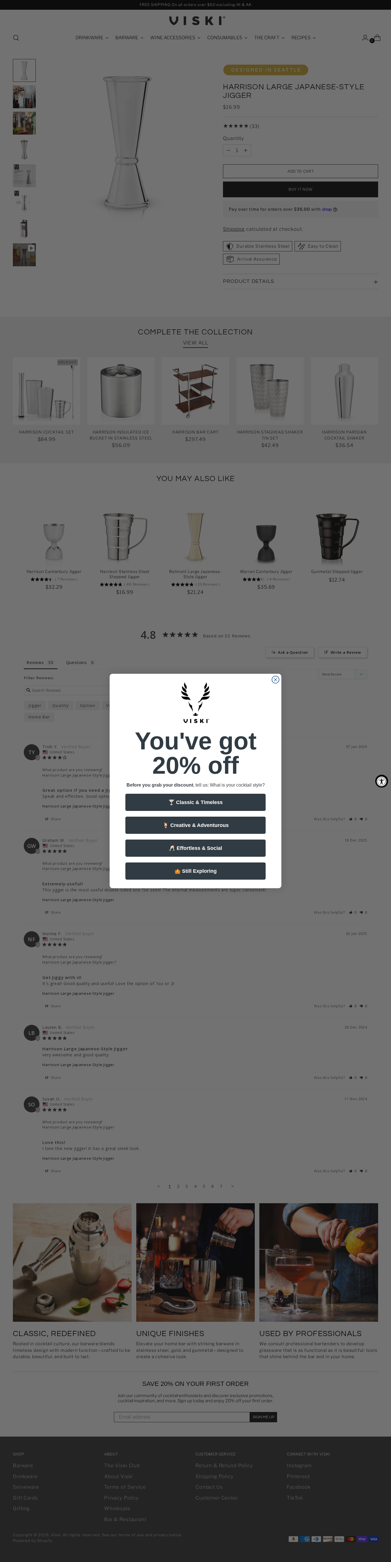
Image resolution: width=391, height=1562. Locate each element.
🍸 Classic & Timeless (195, 802)
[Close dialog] (275, 679)
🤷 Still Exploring (195, 871)
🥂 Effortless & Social (195, 848)
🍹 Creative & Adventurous (196, 825)
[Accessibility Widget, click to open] (381, 781)
